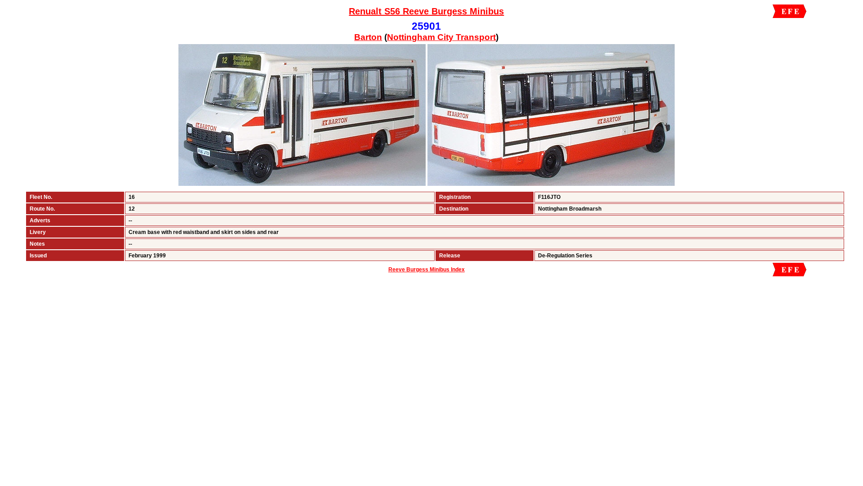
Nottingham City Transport (441, 37)
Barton (368, 37)
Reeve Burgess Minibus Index (426, 269)
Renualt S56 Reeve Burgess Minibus (426, 11)
